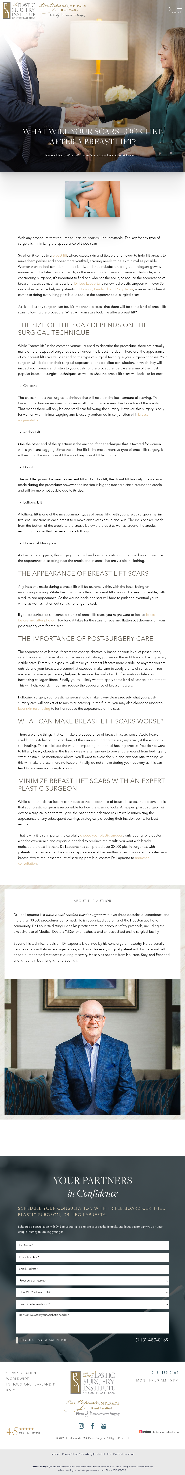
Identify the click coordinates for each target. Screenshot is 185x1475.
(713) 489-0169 (152, 1340)
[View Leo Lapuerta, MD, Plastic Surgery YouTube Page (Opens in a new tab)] (103, 1427)
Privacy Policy (69, 1454)
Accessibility (85, 1454)
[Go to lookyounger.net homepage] (44, 10)
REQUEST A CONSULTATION (44, 1340)
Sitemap (55, 1454)
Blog (59, 155)
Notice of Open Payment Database (114, 1454)
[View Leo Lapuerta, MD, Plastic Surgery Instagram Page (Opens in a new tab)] (81, 1427)
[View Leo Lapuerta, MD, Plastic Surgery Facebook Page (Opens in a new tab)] (92, 1427)
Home (48, 155)
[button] (179, 8)
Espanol (175, 12)
